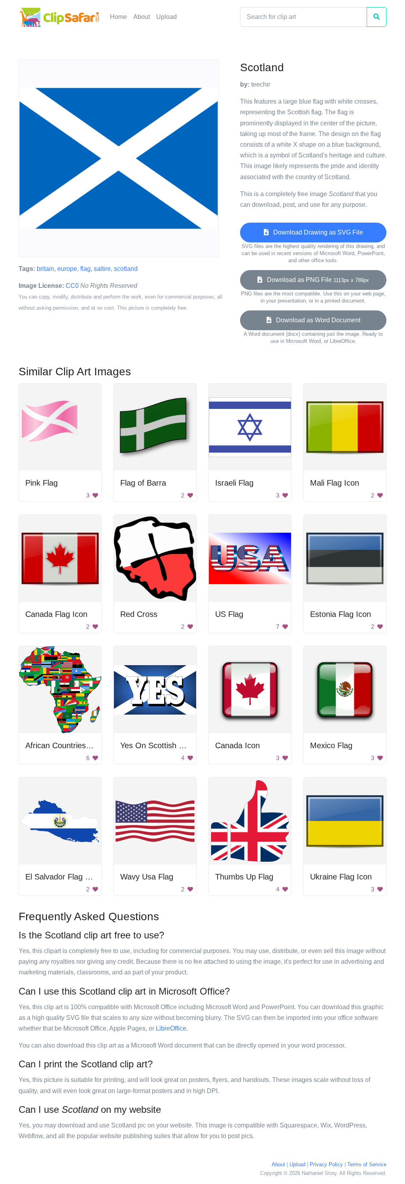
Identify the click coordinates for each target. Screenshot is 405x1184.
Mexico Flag (331, 745)
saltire (102, 268)
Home (118, 16)
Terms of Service (366, 1164)
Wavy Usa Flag (146, 876)
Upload (166, 16)
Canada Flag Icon (56, 614)
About (141, 16)
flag (85, 268)
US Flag (229, 614)
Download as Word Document (315, 320)
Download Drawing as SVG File (316, 232)
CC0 (72, 285)
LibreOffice (171, 1028)
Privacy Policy (326, 1164)
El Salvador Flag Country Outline (82, 876)
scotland (126, 268)
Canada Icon (237, 745)
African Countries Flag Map (73, 745)
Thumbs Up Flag (244, 876)
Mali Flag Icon (334, 483)
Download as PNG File (315, 279)
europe (67, 268)
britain (45, 268)
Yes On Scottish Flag (157, 745)
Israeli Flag (234, 483)
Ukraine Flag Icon (341, 876)
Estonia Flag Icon (340, 614)
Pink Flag (41, 483)
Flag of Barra (143, 483)
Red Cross (138, 614)
